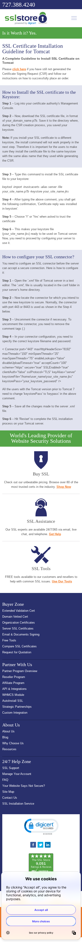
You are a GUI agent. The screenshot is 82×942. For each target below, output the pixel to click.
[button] (41, 826)
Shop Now (63, 486)
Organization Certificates (18, 622)
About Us (8, 731)
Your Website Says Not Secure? (23, 785)
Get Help (55, 534)
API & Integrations (14, 689)
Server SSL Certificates (17, 628)
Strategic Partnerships (17, 706)
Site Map (8, 791)
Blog (5, 737)
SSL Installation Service (18, 803)
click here (19, 69)
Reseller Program (13, 677)
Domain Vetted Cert (15, 616)
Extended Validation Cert (18, 610)
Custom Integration (14, 712)
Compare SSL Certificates (19, 646)
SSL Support (10, 768)
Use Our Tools (62, 581)
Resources (9, 749)
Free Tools (9, 640)
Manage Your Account (16, 774)
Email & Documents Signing (20, 634)
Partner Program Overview (19, 671)
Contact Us (9, 797)
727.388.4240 (18, 4)
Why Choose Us (13, 743)
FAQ (5, 780)
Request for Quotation (16, 652)
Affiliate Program (13, 683)
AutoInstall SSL (12, 700)
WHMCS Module (13, 694)
